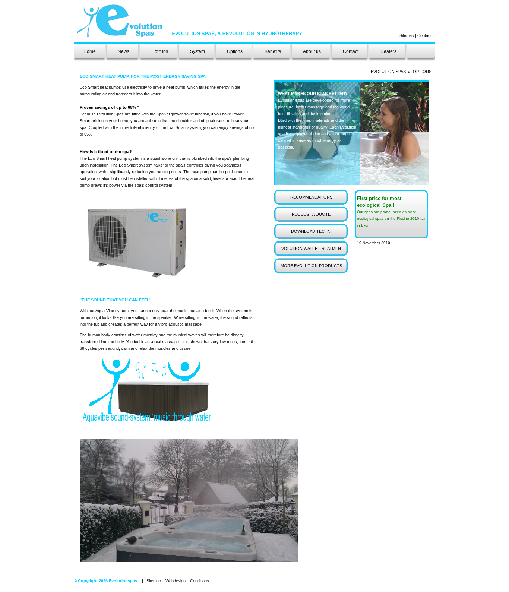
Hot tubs (159, 51)
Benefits (273, 51)
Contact (424, 35)
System (197, 51)
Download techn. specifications (311, 234)
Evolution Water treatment (311, 248)
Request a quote (311, 214)
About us (312, 51)
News (123, 51)
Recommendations (311, 197)
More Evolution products (311, 265)
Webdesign (175, 581)
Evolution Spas (388, 71)
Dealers (388, 51)
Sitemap (406, 35)
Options (235, 51)
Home (89, 51)
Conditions (199, 581)
